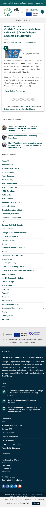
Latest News (7, 259)
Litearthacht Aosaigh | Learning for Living (18, 270)
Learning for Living (9, 263)
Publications (6, 297)
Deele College (7, 229)
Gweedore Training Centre (12, 255)
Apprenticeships (8, 206)
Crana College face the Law (15, 91)
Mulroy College (8, 282)
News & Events (8, 433)
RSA (42, 3)
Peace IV (5, 293)
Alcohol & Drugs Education (12, 202)
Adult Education (8, 172)
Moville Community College (13, 278)
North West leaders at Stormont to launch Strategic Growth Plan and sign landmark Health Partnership (25, 145)
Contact (5, 3)
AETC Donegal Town (10, 187)
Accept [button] (36, 503)
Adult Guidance (8, 176)
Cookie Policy (25, 503)
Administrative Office (10, 168)
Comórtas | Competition (11, 217)
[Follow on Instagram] (8, 486)
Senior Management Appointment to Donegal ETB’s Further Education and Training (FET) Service (23, 128)
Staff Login (23, 3)
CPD (3, 221)
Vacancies (30, 3)
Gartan (4, 251)
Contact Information (10, 437)
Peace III (5, 289)
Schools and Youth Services (12, 308)
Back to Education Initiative (13, 210)
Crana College (9, 26)
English (26, 20)
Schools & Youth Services (12, 425)
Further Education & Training (13, 248)
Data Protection (8, 440)
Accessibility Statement (11, 448)
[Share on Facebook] (17, 99)
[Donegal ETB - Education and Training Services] (21, 12)
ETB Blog (37, 3)
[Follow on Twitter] (12, 486)
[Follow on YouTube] (20, 486)
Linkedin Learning (13, 3)
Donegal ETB (34, 42)
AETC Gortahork (8, 191)
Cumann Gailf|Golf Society (12, 225)
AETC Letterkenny (9, 195)
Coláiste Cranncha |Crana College (14, 109)
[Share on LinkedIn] (33, 99)
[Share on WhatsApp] (13, 99)
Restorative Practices (10, 304)
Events (18, 26)
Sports (4, 312)
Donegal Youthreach (10, 236)
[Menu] (42, 12)
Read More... (7, 376)
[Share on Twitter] (21, 99)
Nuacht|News (7, 285)
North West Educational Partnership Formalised (22, 137)
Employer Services (9, 240)
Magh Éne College (9, 274)
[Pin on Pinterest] (29, 99)
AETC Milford (7, 199)
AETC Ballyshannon (9, 184)
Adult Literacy (7, 180)
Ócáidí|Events (30, 109)
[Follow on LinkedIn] (16, 486)
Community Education (10, 214)
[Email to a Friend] (25, 99)
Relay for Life (7, 300)
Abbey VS (5, 161)
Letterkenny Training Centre (13, 267)
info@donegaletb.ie (14, 480)
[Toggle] (43, 308)
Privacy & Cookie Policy (11, 444)
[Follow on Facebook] (4, 486)
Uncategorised (7, 316)
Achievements (7, 165)
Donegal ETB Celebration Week (14, 233)
